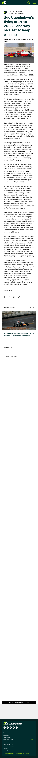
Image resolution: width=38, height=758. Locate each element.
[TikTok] (14, 727)
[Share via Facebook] (5, 297)
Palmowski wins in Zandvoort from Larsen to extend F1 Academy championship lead (19, 334)
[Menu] (34, 2)
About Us (6, 735)
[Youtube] (11, 727)
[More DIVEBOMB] (32, 740)
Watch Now (7, 737)
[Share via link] (19, 297)
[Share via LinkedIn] (14, 297)
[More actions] (33, 12)
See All (32, 307)
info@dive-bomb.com (9, 747)
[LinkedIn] (17, 727)
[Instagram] (5, 727)
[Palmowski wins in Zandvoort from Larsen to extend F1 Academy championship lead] (19, 320)
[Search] (29, 2)
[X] (8, 727)
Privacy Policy (7, 751)
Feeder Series (8, 290)
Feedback (6, 748)
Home (5, 733)
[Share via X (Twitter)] (9, 297)
